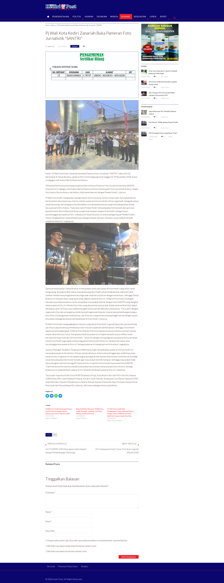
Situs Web (50, 531)
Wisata (114, 16)
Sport (163, 16)
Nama (49, 512)
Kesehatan (140, 16)
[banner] (92, 74)
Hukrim (89, 16)
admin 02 (51, 46)
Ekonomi (102, 16)
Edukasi (125, 16)
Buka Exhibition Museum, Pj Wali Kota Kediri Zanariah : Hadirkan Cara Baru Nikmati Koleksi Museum (89, 411)
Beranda (48, 17)
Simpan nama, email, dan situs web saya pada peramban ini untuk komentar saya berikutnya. (87, 540)
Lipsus (153, 16)
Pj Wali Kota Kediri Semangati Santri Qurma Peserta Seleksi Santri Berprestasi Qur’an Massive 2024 (59, 411)
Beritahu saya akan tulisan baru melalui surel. (67, 551)
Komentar (51, 492)
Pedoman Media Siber (68, 566)
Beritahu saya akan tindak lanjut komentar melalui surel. (72, 546)
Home (47, 25)
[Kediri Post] (61, 6)
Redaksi (84, 566)
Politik (77, 16)
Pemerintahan (60, 16)
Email (49, 521)
